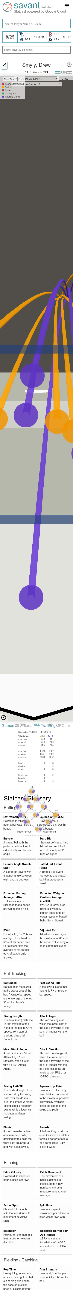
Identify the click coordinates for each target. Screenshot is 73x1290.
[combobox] (36, 24)
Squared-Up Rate (50, 1086)
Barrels (8, 838)
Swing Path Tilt (14, 1086)
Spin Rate (45, 1205)
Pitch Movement (50, 1172)
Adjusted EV (47, 930)
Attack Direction (49, 1049)
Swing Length (13, 1016)
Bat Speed (10, 983)
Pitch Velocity (12, 1172)
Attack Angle (47, 1016)
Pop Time (9, 1269)
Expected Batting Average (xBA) (14, 895)
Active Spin (10, 1205)
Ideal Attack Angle (15, 1049)
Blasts (7, 1127)
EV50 (6, 930)
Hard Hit (45, 838)
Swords (44, 1127)
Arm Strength (48, 1269)
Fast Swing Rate (49, 983)
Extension (9, 1230)
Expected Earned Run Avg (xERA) (54, 1232)
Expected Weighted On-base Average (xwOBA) (53, 897)
